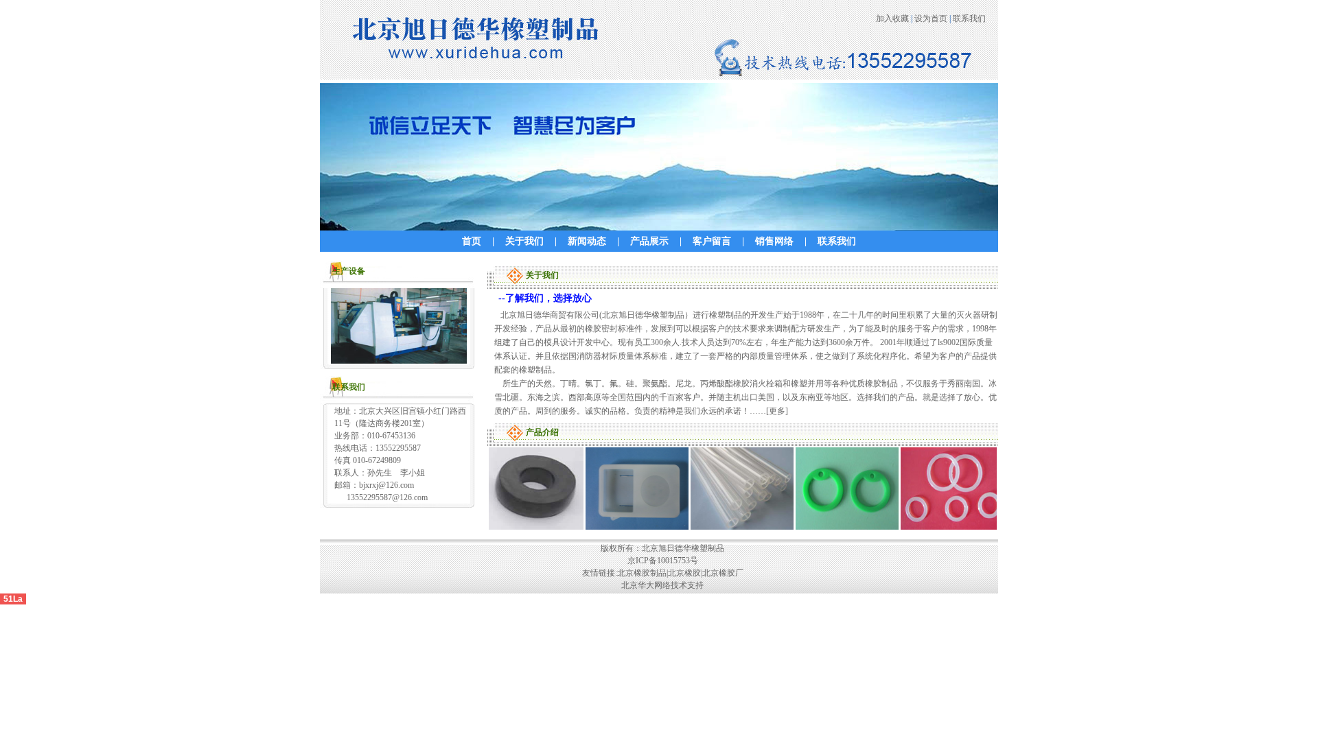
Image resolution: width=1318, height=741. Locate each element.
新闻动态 (587, 241)
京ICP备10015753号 (662, 560)
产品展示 (649, 241)
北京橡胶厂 (722, 573)
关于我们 (524, 241)
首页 (471, 241)
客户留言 (712, 241)
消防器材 (593, 356)
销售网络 (774, 241)
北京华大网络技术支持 (662, 585)
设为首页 (930, 18)
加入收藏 (892, 18)
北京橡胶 (684, 573)
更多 (777, 411)
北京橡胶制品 (642, 573)
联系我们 (969, 18)
